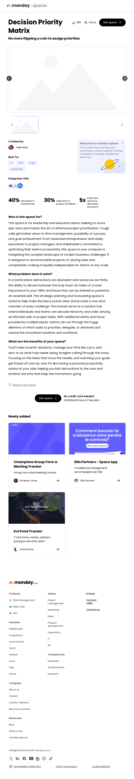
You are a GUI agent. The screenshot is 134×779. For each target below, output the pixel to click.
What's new (15, 731)
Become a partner (19, 709)
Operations (54, 632)
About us (14, 689)
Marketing (53, 609)
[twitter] (11, 759)
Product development (55, 624)
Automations (16, 641)
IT (49, 638)
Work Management (24, 600)
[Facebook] (24, 759)
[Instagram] (44, 759)
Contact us (93, 609)
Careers (13, 696)
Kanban (13, 654)
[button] (115, 6)
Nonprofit (53, 674)
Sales (51, 616)
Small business (56, 667)
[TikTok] (50, 759)
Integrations (16, 635)
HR (49, 645)
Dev (15, 613)
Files (11, 667)
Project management (56, 602)
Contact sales (91, 602)
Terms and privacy (66, 766)
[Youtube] (31, 759)
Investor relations (19, 702)
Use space (36, 438)
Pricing (90, 593)
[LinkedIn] (17, 759)
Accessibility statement (27, 766)
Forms (12, 674)
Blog (11, 724)
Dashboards (16, 628)
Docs (12, 661)
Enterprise (53, 661)
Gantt (12, 648)
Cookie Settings (101, 766)
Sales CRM (19, 606)
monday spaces (18, 737)
